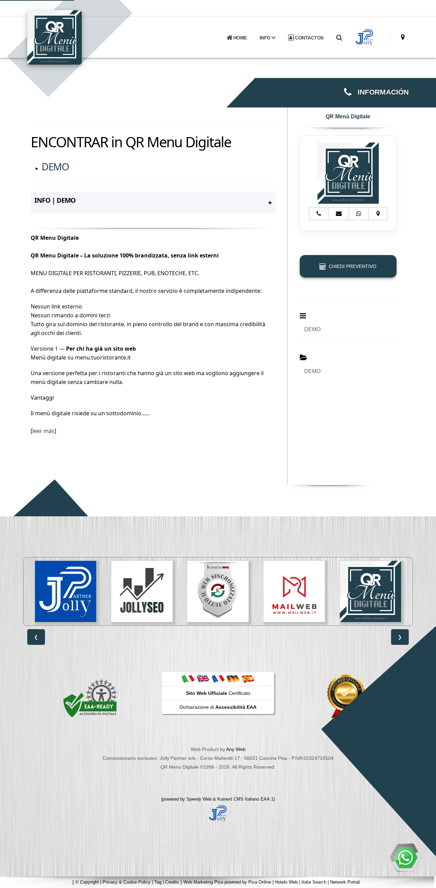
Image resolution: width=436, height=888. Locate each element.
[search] (339, 38)
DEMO (55, 166)
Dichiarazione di (218, 707)
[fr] (218, 678)
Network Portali (345, 882)
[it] (188, 678)
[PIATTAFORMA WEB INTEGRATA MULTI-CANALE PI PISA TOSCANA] (218, 591)
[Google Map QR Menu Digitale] (402, 37)
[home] (72, 37)
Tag (157, 882)
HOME (239, 37)
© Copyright (87, 882)
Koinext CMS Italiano (239, 799)
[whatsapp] (405, 857)
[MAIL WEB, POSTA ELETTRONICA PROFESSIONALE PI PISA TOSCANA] (294, 591)
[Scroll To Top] (424, 880)
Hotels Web (286, 882)
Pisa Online (259, 882)
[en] (203, 678)
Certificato (218, 693)
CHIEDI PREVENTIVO (351, 266)
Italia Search (313, 882)
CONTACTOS (309, 37)
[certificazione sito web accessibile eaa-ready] (90, 698)
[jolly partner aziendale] (364, 38)
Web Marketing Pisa (203, 882)
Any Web (236, 749)
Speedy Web (199, 799)
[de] (233, 678)
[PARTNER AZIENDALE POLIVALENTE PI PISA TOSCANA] (65, 591)
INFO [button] (266, 37)
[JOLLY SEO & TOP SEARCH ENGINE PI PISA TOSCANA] (141, 591)
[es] (248, 678)
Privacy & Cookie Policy (127, 882)
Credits (172, 882)
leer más (43, 431)
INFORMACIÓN (380, 92)
